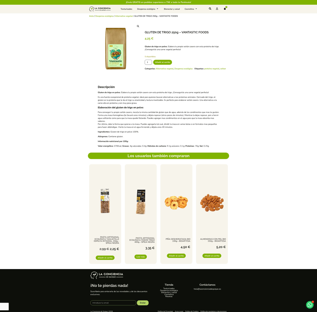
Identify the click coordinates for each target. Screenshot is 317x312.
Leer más (140, 256)
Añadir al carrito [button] (105, 257)
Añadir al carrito (162, 62)
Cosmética (189, 9)
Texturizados (126, 9)
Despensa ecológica (146, 9)
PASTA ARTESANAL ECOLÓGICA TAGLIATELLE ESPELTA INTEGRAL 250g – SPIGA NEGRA (106, 240)
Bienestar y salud (172, 9)
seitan (223, 68)
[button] (138, 26)
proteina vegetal (211, 68)
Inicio (91, 16)
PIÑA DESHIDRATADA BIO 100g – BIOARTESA (178, 240)
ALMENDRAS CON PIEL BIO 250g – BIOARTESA (213, 240)
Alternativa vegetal (124, 16)
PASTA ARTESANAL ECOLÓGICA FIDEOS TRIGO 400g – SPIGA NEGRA (142, 240)
